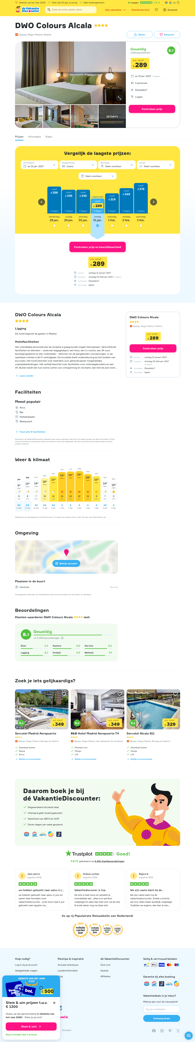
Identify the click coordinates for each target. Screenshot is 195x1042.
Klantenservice (140, 9)
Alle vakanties (113, 9)
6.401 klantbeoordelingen (109, 861)
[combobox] (70, 9)
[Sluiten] (54, 1002)
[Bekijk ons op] (162, 1031)
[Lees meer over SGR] (170, 2)
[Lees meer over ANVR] (166, 2)
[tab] (19, 137)
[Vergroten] (119, 98)
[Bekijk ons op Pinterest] (170, 1031)
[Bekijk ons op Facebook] (154, 1031)
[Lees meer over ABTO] (174, 2)
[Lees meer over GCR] (178, 2)
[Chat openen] (189, 1036)
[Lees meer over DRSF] (58, 834)
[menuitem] (152, 76)
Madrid (47, 34)
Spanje (23, 34)
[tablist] (97, 137)
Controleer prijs (152, 108)
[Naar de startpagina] (27, 9)
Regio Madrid (35, 34)
